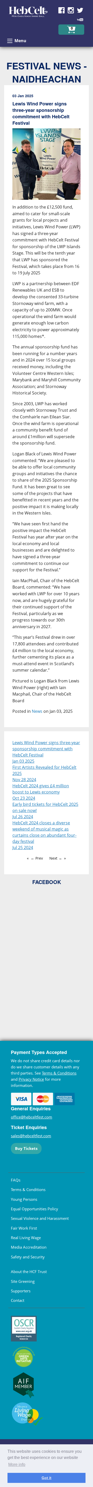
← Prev (37, 858)
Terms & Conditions (59, 1073)
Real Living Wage (26, 1237)
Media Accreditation (29, 1247)
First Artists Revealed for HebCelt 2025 (44, 770)
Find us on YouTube (80, 19)
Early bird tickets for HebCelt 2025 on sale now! (45, 807)
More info (16, 1464)
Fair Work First (24, 1228)
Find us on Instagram (71, 10)
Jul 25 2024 (22, 847)
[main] (46, 408)
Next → (55, 858)
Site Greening (23, 1281)
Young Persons (24, 1199)
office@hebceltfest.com (31, 1117)
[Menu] (9, 41)
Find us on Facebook (61, 10)
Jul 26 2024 (22, 816)
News (37, 711)
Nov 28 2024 (24, 779)
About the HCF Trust (29, 1271)
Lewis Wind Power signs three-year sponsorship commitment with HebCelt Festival (46, 749)
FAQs (15, 1180)
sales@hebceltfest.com (31, 1135)
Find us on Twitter (80, 10)
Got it (46, 1478)
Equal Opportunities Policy (34, 1208)
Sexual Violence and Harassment (40, 1218)
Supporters (20, 1290)
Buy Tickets (26, 1148)
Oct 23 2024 (23, 798)
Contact (17, 1300)
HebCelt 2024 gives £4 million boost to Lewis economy (40, 789)
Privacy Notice (31, 1079)
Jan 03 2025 (23, 761)
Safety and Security (28, 1256)
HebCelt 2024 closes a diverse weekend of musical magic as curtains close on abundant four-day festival (44, 832)
